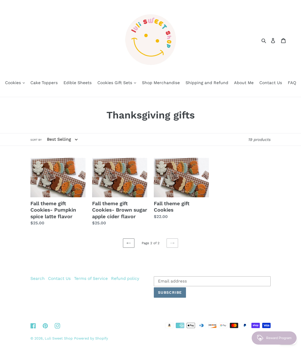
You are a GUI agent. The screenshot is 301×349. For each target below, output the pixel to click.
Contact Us (59, 278)
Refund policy (125, 278)
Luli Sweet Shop (59, 338)
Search (37, 278)
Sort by (36, 139)
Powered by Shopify (91, 338)
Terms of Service (91, 278)
